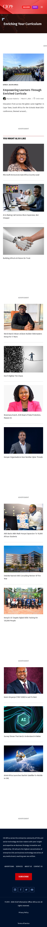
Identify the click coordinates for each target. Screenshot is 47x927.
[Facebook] (20, 889)
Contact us (38, 866)
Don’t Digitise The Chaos (13, 376)
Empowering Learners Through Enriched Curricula (22, 91)
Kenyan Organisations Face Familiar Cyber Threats (23, 457)
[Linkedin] (15, 889)
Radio (35, 7)
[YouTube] (32, 889)
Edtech (5, 85)
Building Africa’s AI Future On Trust (16, 258)
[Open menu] (41, 7)
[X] (26, 889)
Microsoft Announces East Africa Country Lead (21, 175)
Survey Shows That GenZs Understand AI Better (22, 736)
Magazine (26, 7)
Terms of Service (23, 923)
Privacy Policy (23, 912)
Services (19, 866)
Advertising (9, 866)
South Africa (13, 85)
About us (28, 866)
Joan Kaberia (14, 99)
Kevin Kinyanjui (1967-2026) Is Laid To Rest (20, 697)
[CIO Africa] (8, 7)
